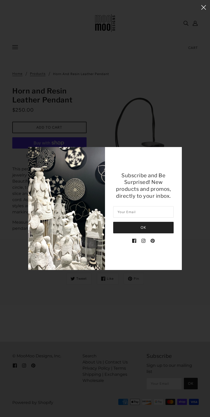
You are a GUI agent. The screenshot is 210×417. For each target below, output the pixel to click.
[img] (134, 240)
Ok (143, 227)
